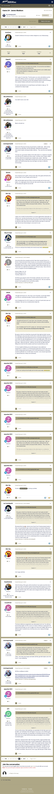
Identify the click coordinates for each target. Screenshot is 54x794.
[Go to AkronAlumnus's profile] (8, 101)
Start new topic (32, 21)
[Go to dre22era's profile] (8, 37)
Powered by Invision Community (27, 791)
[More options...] (50, 32)
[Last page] (27, 27)
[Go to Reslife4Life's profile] (8, 587)
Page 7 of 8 (33, 27)
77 (9, 304)
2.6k (9, 269)
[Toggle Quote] (17, 63)
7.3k (9, 615)
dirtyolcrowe (33, 63)
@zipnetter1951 (23, 488)
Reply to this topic (45, 21)
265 (9, 184)
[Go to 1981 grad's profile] (8, 262)
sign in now (33, 766)
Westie (8, 172)
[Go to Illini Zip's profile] (8, 198)
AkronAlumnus (8, 96)
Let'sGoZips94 (8, 503)
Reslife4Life (8, 582)
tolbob (8, 292)
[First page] (3, 27)
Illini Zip (8, 193)
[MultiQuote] (16, 46)
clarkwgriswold (12, 14)
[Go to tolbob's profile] (8, 297)
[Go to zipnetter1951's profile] (8, 368)
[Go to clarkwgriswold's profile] (4, 15)
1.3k (9, 44)
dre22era (8, 32)
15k (9, 245)
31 (8, 375)
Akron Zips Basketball (21, 16)
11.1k (9, 721)
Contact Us (24, 789)
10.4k (9, 515)
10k (9, 156)
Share (38, 15)
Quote (19, 46)
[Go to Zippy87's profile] (8, 64)
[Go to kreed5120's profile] (8, 608)
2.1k (9, 594)
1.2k (9, 108)
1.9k (9, 71)
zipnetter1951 (8, 363)
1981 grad (8, 257)
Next (24, 27)
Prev (6, 27)
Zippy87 (8, 59)
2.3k (9, 205)
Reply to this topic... (14, 773)
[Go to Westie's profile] (8, 177)
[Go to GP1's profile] (8, 714)
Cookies (30, 789)
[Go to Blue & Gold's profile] (8, 238)
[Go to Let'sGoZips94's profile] (8, 508)
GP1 (8, 709)
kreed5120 (8, 602)
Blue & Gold (8, 233)
